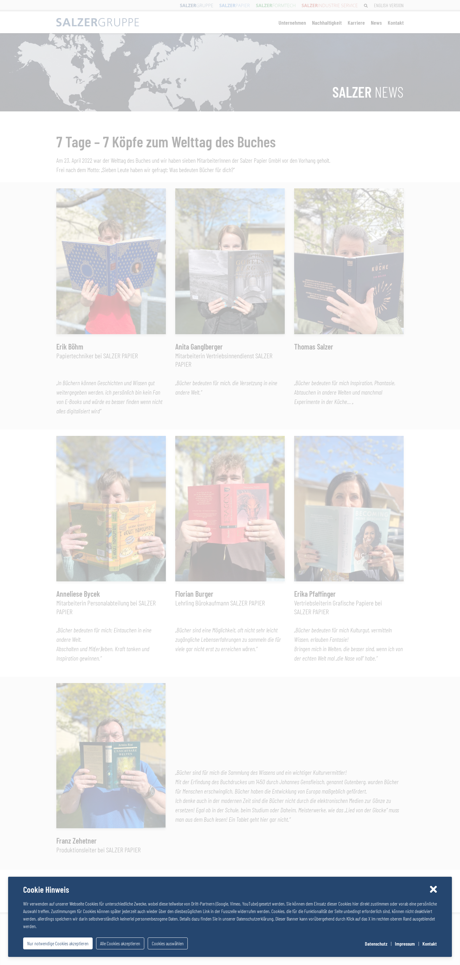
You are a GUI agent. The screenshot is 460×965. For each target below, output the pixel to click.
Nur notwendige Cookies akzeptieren (58, 943)
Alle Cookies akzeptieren (120, 943)
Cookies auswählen (168, 943)
